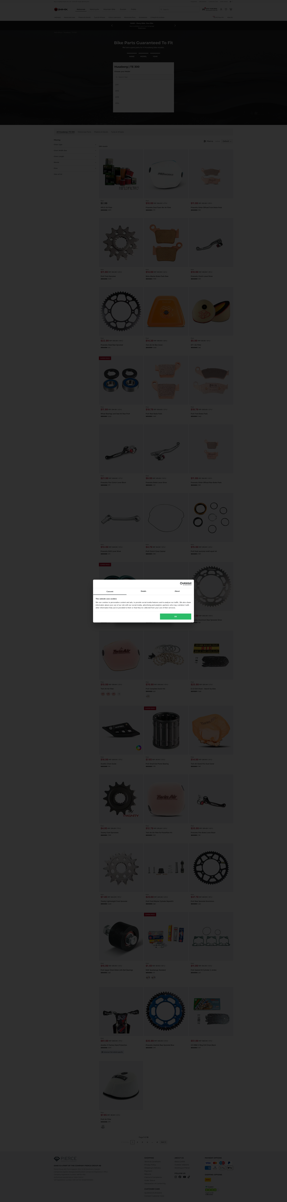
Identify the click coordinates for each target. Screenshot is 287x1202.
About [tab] (177, 591)
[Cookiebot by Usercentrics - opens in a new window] (181, 584)
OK (175, 616)
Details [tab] (143, 591)
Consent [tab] (110, 591)
